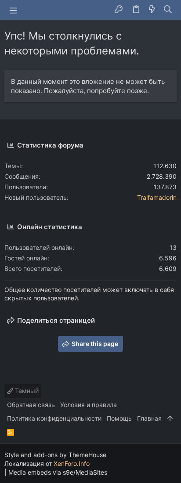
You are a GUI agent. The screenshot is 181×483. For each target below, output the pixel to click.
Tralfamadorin (157, 197)
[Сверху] (170, 418)
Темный (26, 390)
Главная (149, 418)
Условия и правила (88, 404)
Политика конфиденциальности (54, 418)
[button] (13, 10)
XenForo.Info (72, 463)
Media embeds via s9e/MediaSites (57, 472)
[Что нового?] (152, 10)
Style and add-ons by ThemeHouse (55, 454)
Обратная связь (31, 404)
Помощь (119, 418)
